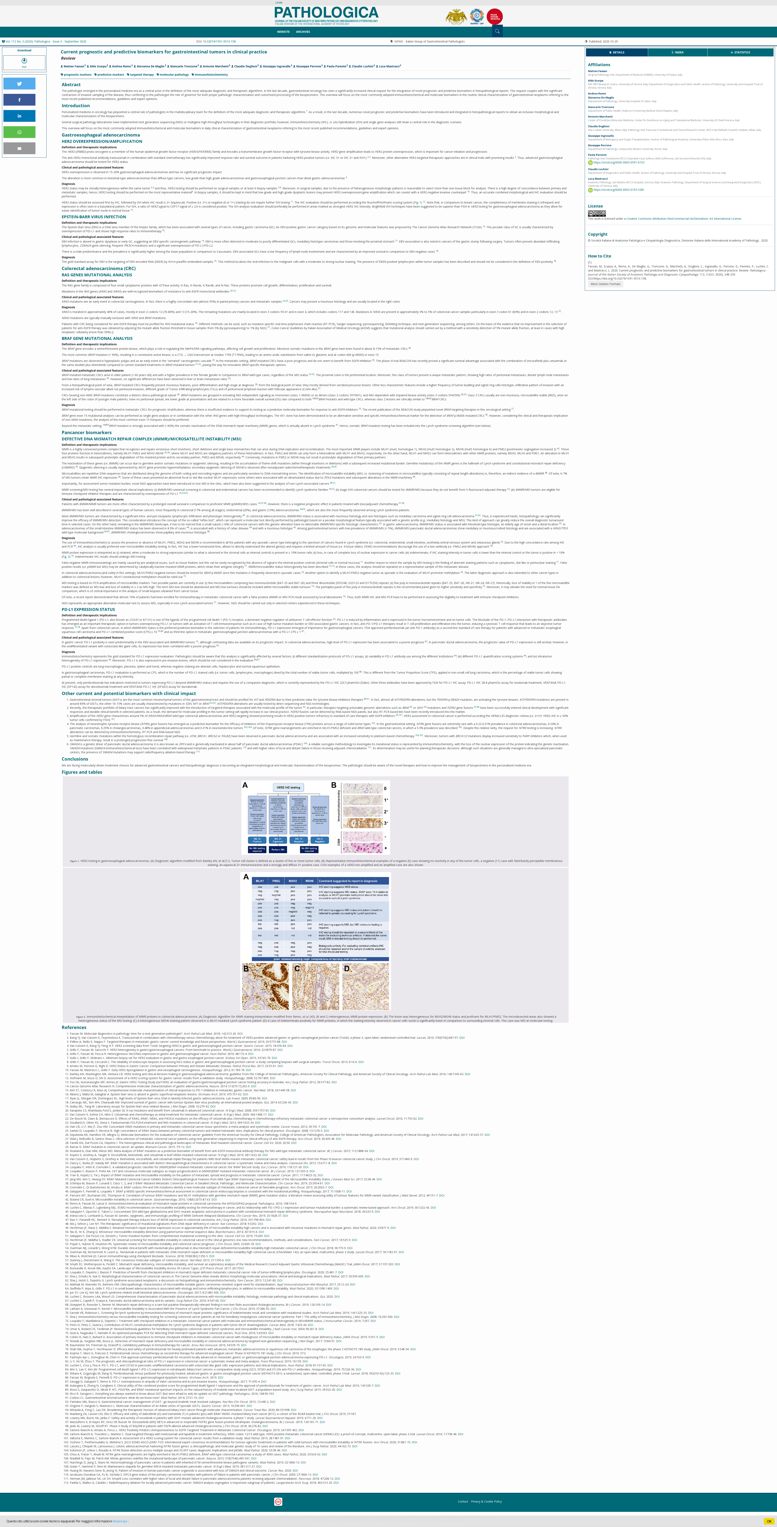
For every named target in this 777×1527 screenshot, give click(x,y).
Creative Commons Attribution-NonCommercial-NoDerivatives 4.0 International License (683, 218)
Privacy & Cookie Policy (486, 1501)
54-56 (185, 493)
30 (373, 360)
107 (421, 735)
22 (559, 310)
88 (360, 671)
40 (486, 414)
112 (198, 751)
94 (304, 707)
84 (455, 655)
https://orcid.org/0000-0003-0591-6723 (618, 162)
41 (337, 424)
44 (168, 452)
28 (409, 348)
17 (396, 240)
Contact (463, 1501)
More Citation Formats (606, 284)
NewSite (283, 32)
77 (215, 602)
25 (287, 300)
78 (79, 627)
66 (105, 531)
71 (362, 562)
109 (305, 743)
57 (262, 503)
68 (208, 531)
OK (769, 1521)
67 (108, 531)
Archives (303, 32)
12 (424, 201)
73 (185, 576)
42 (558, 448)
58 (265, 503)
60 (244, 515)
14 (484, 226)
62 (479, 515)
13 (132, 209)
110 (244, 747)
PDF (24, 67)
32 (199, 364)
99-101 (399, 715)
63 (560, 523)
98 (478, 707)
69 (75, 545)
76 (344, 596)
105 (460, 727)
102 (373, 723)
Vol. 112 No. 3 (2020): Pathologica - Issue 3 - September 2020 (46, 41)
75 (484, 586)
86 (255, 659)
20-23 (233, 290)
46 (332, 466)
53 (508, 488)
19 (215, 261)
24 (284, 300)
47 (335, 466)
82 (426, 641)
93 (214, 703)
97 (475, 707)
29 (213, 360)
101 (113, 719)
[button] (19, 84)
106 (417, 735)
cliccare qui (119, 1521)
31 (196, 364)
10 (468, 191)
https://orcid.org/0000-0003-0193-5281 (618, 190)
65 (294, 527)
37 (319, 388)
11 (292, 201)
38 (178, 394)
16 (203, 240)
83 (218, 645)
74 (312, 586)
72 (333, 566)
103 (245, 727)
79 (159, 631)
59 (304, 509)
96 (425, 707)
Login (278, 2)
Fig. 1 (417, 202)
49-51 (332, 482)
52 (333, 488)
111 (369, 747)
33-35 (311, 374)
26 (196, 323)
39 (465, 394)
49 (119, 476)
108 (166, 739)
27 (268, 327)
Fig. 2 (66, 556)
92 (211, 703)
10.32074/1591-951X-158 (219, 41)
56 (334, 619)
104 (250, 727)
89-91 (366, 698)
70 (72, 555)
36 (229, 378)
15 (163, 230)
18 (437, 250)
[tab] (617, 52)
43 (165, 452)
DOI (240, 1033)
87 (258, 659)
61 (476, 515)
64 (250, 527)
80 (162, 631)
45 (76, 466)
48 (546, 472)
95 (411, 707)
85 (525, 655)
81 (303, 631)
